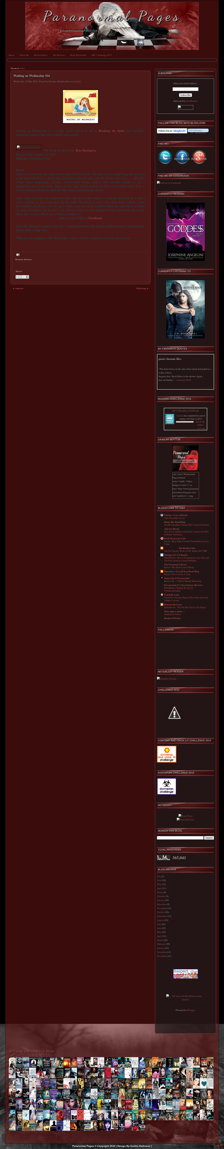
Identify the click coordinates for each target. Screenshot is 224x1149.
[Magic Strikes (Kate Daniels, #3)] (95, 1066)
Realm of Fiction (172, 618)
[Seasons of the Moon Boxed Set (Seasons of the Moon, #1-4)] (115, 1128)
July (159, 876)
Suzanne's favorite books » (204, 1135)
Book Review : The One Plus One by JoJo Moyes (185, 607)
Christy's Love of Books (176, 515)
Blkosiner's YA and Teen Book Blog (181, 571)
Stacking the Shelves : (173, 614)
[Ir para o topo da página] (218, 1146)
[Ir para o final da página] (220, 1146)
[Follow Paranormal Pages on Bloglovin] (172, 132)
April (159, 888)
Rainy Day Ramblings (175, 521)
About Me (24, 55)
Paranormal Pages (112, 16)
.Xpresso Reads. (172, 528)
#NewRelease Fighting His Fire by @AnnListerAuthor (178, 589)
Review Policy (41, 55)
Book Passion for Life (175, 538)
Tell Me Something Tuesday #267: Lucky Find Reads (186, 524)
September (162, 916)
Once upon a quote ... (174, 611)
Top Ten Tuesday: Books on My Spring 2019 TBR (185, 550)
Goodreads (95, 218)
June (159, 880)
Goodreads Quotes (206, 387)
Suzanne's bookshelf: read (32, 1051)
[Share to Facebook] (27, 277)
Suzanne (179, 415)
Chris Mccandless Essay (174, 517)
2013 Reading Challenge (185, 410)
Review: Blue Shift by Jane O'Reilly (179, 567)
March (160, 892)
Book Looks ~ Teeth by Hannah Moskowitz (182, 581)
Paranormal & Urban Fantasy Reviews (183, 585)
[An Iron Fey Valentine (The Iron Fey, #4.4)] (129, 1126)
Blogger (191, 1010)
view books (202, 428)
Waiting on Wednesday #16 (31, 76)
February (161, 896)
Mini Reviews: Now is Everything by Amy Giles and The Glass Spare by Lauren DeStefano (186, 559)
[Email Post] (17, 255)
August (160, 920)
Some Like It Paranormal (177, 578)
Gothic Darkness (140, 1146)
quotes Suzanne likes (170, 359)
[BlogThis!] (20, 277)
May (159, 884)
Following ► (142, 288)
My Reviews (59, 55)
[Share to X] (24, 277)
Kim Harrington (86, 150)
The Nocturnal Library (175, 564)
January (160, 900)
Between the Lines (173, 604)
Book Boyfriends (78, 55)
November (162, 908)
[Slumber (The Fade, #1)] (142, 1109)
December (161, 904)
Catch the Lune (171, 594)
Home (11, 55)
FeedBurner (191, 101)
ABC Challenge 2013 (101, 55)
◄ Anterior (18, 288)
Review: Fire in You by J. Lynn (177, 574)
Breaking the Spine (111, 130)
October (160, 912)
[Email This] (17, 277)
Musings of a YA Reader (176, 554)
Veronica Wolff (184, 380)
